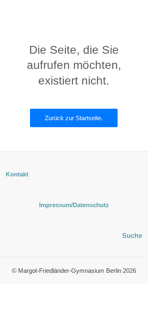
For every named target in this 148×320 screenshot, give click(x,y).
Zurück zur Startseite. (74, 117)
